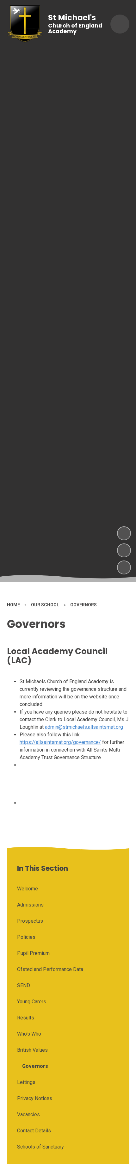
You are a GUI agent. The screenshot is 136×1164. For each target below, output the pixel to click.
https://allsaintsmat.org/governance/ (60, 742)
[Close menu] (119, 24)
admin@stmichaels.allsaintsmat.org (84, 727)
